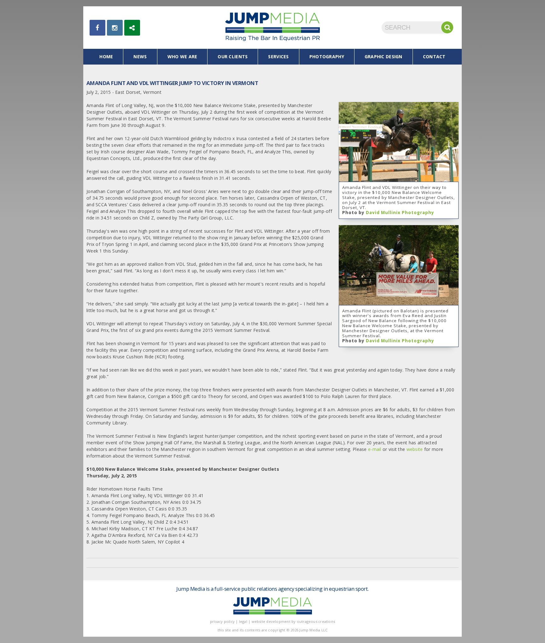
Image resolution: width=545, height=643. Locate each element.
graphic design (383, 57)
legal (243, 621)
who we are (182, 57)
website (415, 449)
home (106, 57)
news (140, 57)
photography (326, 57)
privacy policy (222, 621)
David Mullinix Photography (400, 212)
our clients (233, 57)
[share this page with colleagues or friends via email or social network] (132, 28)
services (278, 57)
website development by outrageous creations (293, 621)
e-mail (374, 449)
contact (434, 57)
